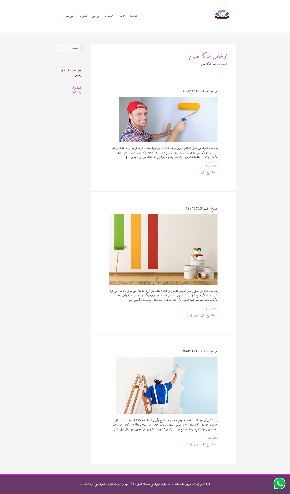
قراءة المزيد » (212, 166)
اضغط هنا (84, 484)
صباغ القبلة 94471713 (201, 208)
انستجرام (76, 88)
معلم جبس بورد (75, 70)
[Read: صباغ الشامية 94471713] (167, 385)
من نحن (95, 16)
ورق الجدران (192, 315)
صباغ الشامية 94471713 (200, 351)
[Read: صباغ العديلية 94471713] (168, 119)
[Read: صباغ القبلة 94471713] (163, 249)
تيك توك (76, 92)
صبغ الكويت (205, 172)
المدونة (122, 16)
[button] (59, 16)
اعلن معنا (70, 16)
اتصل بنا (83, 16)
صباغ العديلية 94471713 (200, 91)
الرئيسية (133, 16)
